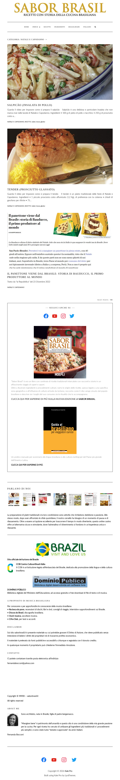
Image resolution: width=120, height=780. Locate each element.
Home (26, 27)
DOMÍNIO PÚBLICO (16, 590)
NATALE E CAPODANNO (15, 122)
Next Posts (102, 300)
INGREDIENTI (59, 27)
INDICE (35, 27)
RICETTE (47, 27)
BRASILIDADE (74, 27)
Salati (33, 122)
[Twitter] (71, 316)
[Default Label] (54, 316)
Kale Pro (68, 771)
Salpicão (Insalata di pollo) (29, 105)
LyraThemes (70, 776)
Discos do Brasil (16, 613)
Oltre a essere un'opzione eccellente (36, 522)
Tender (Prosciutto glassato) (31, 189)
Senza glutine (40, 122)
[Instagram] (63, 316)
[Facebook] (46, 316)
